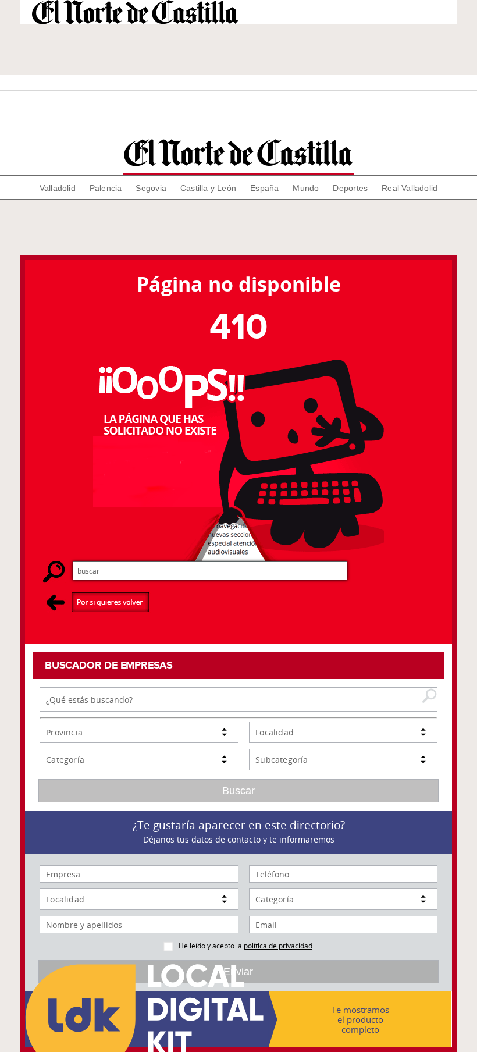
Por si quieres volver (98, 602)
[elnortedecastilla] (238, 152)
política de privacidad (278, 945)
